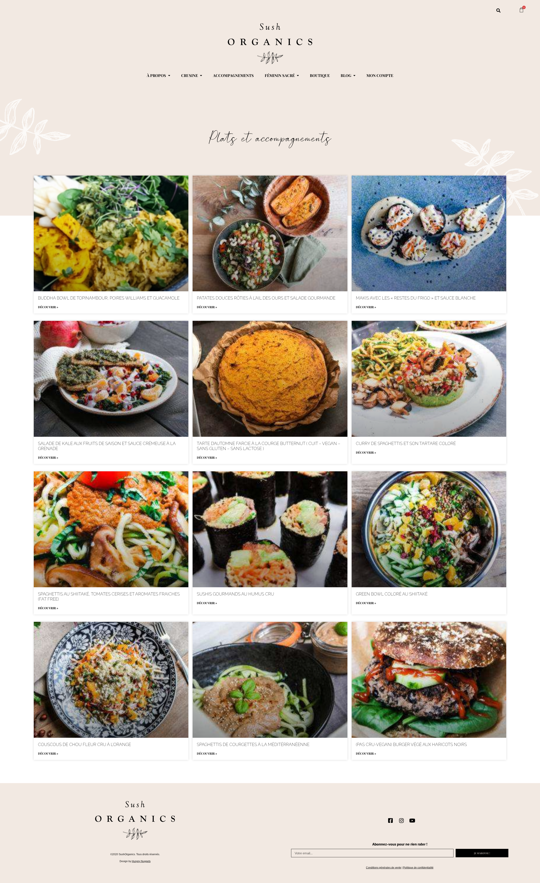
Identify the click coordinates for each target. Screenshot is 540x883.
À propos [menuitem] (156, 75)
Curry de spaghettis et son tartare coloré (406, 443)
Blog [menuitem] (346, 75)
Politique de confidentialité (418, 867)
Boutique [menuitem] (320, 75)
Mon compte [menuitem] (379, 75)
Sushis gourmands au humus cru (235, 594)
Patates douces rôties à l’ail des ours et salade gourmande (266, 298)
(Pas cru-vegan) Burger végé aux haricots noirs (411, 744)
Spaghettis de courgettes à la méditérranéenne (253, 744)
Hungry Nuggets (141, 861)
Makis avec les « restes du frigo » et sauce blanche (416, 298)
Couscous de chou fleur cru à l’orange (84, 744)
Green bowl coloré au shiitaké (392, 594)
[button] (498, 10)
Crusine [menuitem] (189, 75)
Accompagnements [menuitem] (233, 75)
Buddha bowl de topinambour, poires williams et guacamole (109, 298)
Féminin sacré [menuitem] (280, 75)
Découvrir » (48, 307)
